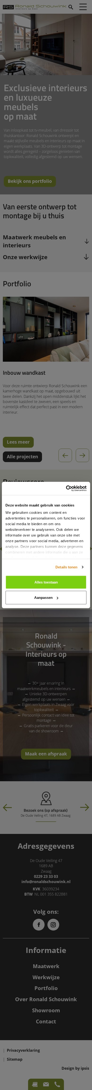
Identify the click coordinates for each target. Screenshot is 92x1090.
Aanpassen (43, 598)
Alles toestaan (46, 582)
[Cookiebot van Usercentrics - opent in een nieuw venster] (66, 488)
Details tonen (66, 567)
